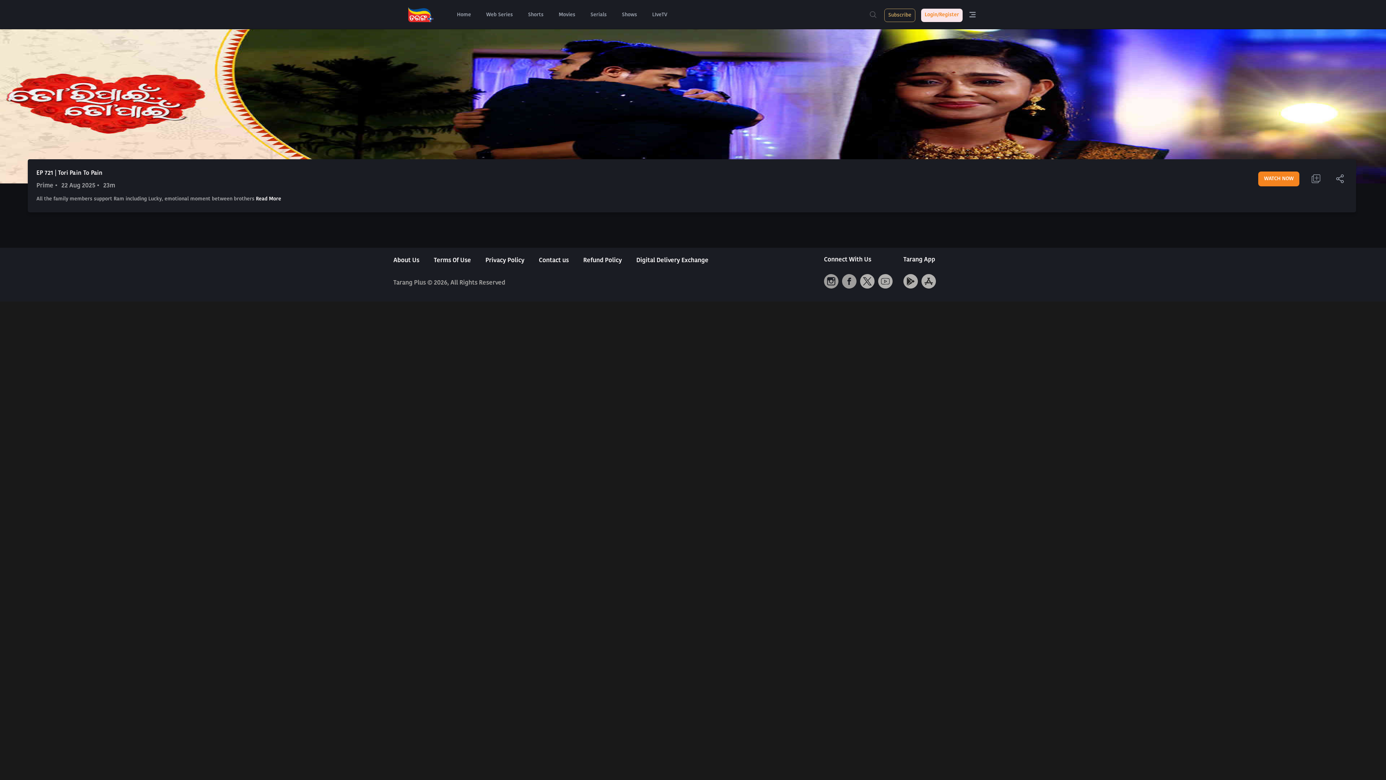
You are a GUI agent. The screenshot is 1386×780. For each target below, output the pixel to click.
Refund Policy (602, 260)
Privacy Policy (504, 260)
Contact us (554, 260)
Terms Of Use (452, 260)
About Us (406, 260)
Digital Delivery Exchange (672, 260)
